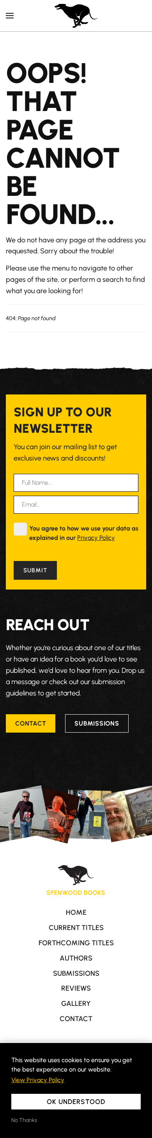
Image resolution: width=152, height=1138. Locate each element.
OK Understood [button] (76, 1102)
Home (76, 912)
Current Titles (76, 927)
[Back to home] (76, 15)
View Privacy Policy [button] (37, 1080)
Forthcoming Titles (76, 943)
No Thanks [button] (24, 1120)
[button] (10, 15)
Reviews (76, 988)
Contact (30, 723)
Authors (76, 958)
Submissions (96, 723)
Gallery (76, 1003)
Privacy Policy (96, 537)
